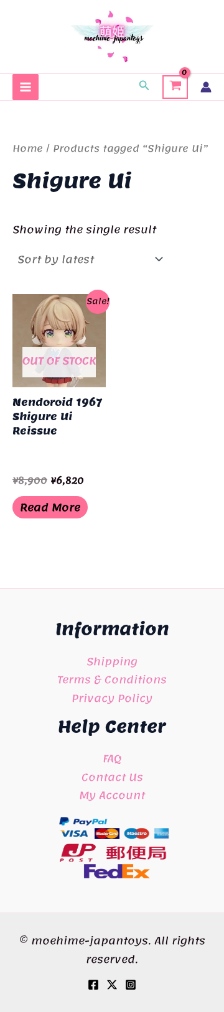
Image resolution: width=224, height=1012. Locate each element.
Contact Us (112, 777)
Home (27, 148)
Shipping (112, 661)
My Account (112, 795)
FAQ (112, 758)
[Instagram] (130, 984)
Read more (50, 507)
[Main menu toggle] (25, 87)
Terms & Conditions (112, 679)
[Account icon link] (206, 87)
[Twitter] (112, 984)
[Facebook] (93, 984)
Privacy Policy (112, 698)
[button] (144, 87)
